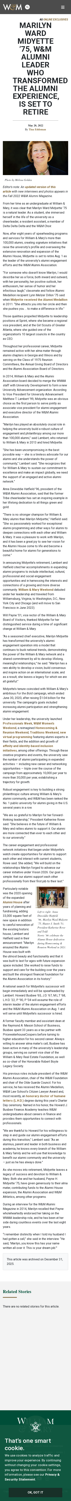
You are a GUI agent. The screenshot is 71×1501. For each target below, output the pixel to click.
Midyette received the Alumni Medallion (39, 299)
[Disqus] (35, 1359)
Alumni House (13, 902)
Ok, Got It (36, 1492)
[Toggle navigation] (63, 7)
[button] (27, 7)
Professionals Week (17, 723)
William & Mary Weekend (35, 589)
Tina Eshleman (37, 129)
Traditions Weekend (44, 732)
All (54, 19)
